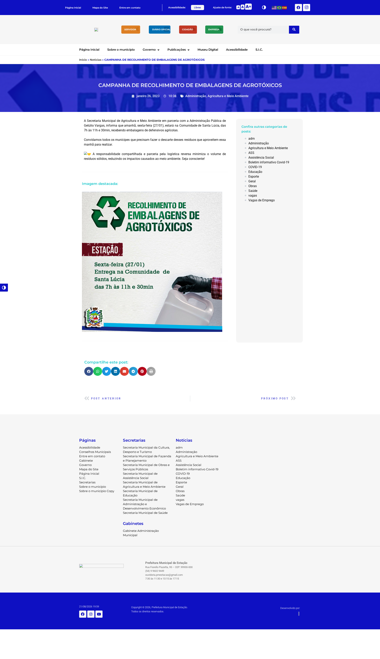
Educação (255, 172)
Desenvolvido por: (290, 608)
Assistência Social (261, 157)
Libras (197, 7)
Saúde (252, 191)
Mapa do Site (100, 7)
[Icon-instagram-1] (306, 7)
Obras (252, 186)
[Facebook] (298, 7)
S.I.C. (259, 49)
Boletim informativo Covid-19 (268, 162)
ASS (251, 153)
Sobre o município (121, 49)
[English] (274, 7)
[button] (88, 371)
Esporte (253, 176)
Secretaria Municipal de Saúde (145, 513)
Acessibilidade (237, 49)
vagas (252, 195)
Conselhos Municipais (95, 452)
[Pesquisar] (294, 30)
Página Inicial (73, 7)
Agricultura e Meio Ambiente (228, 96)
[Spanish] (284, 7)
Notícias (95, 59)
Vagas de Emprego (261, 200)
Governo (149, 49)
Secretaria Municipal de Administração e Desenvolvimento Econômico (144, 504)
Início (83, 59)
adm (251, 138)
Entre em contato (130, 7)
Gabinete (86, 460)
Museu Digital (208, 49)
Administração (195, 96)
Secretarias (87, 482)
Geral (252, 181)
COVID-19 (255, 167)
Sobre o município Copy (96, 491)
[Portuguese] (279, 7)
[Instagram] (90, 614)
